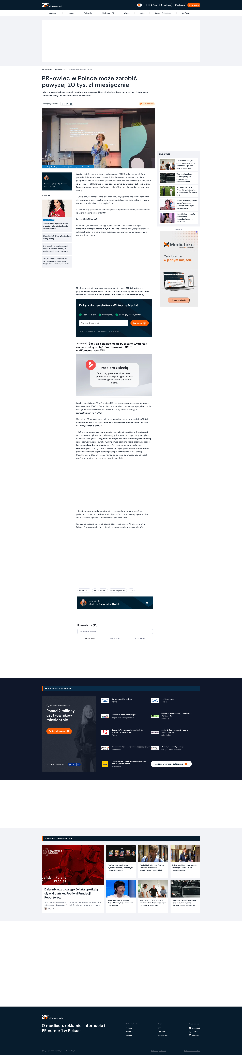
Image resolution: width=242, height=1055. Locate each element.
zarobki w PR (84, 590)
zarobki (103, 590)
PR (95, 590)
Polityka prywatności (158, 1051)
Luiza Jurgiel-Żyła (117, 590)
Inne (131, 590)
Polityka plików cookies (192, 1051)
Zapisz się (137, 323)
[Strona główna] (52, 5)
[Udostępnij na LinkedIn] (71, 104)
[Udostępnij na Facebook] (68, 104)
